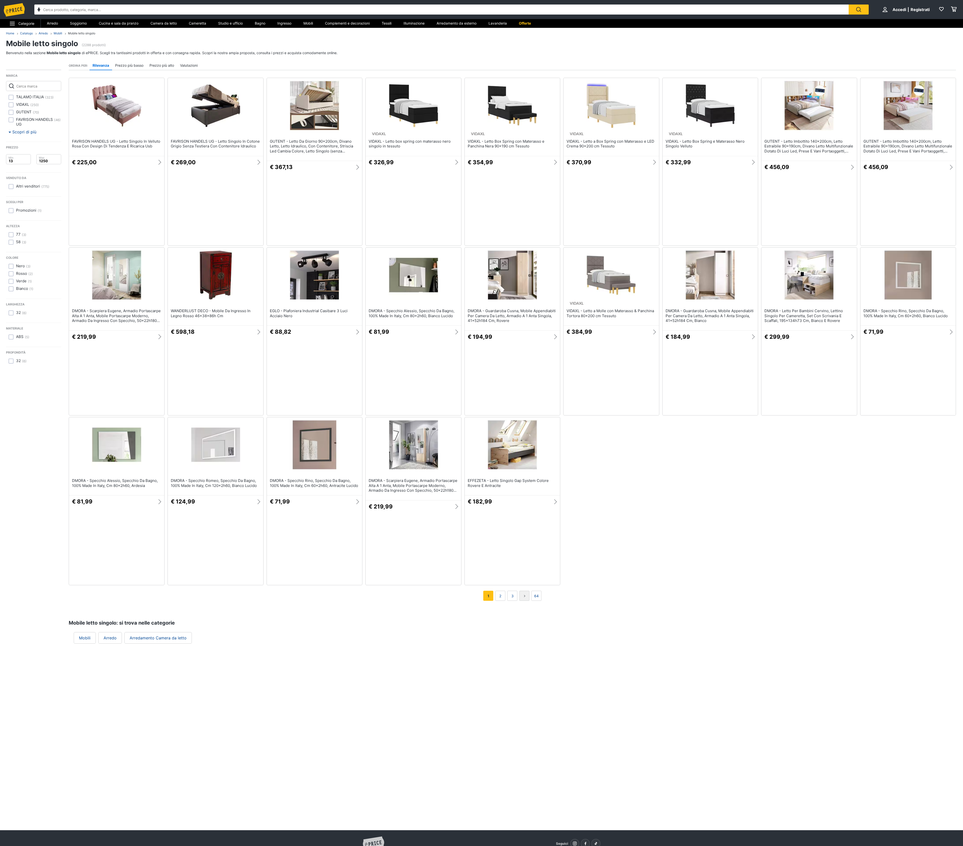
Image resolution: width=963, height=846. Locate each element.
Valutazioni (189, 65)
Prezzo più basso (129, 65)
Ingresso (284, 23)
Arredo (52, 23)
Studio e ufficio (230, 23)
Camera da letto (163, 23)
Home (10, 33)
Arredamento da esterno (456, 23)
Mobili (308, 23)
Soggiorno (78, 23)
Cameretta (197, 23)
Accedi (899, 9)
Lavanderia (498, 23)
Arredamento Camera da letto (158, 637)
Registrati (920, 9)
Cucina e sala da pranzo (118, 23)
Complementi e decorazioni (347, 23)
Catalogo (26, 33)
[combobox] (441, 10)
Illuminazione (414, 23)
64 (536, 596)
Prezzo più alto (161, 65)
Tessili (386, 23)
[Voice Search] (39, 10)
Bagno (260, 23)
